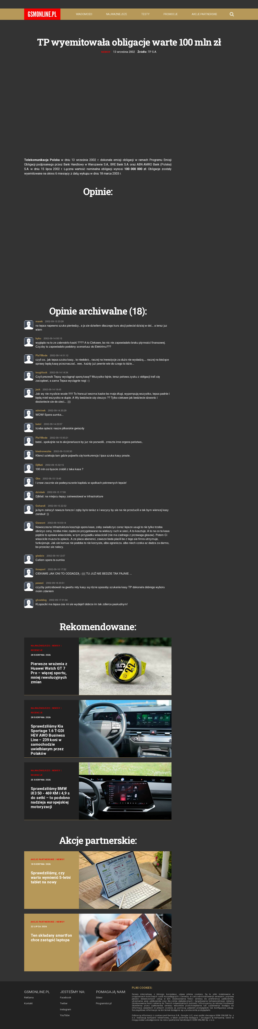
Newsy (105, 51)
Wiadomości (84, 14)
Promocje (171, 14)
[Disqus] (97, 247)
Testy (145, 14)
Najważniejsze (116, 14)
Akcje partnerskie (204, 14)
